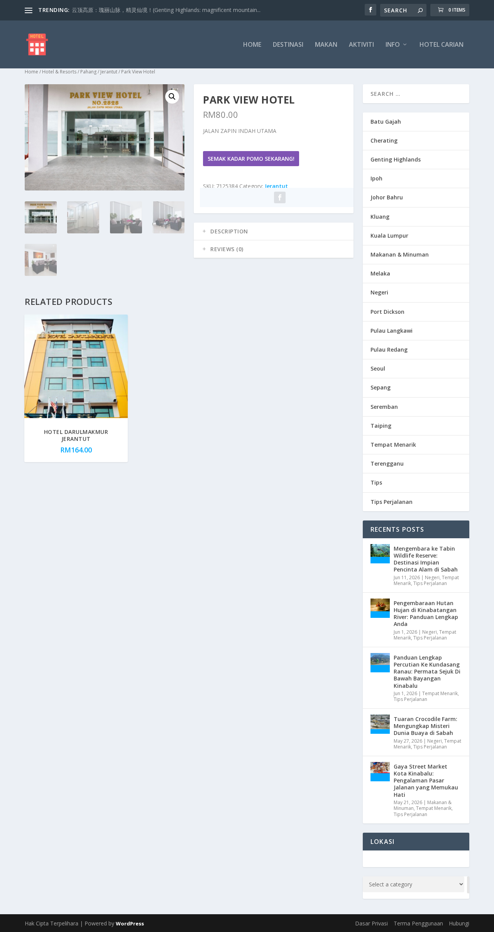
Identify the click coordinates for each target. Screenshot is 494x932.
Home (252, 45)
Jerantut (108, 71)
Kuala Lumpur (389, 235)
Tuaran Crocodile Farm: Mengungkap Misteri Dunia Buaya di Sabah (425, 725)
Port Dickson (387, 311)
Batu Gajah (385, 121)
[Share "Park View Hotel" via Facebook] (280, 197)
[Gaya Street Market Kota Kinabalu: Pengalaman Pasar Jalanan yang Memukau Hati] (380, 771)
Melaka (380, 273)
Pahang (88, 71)
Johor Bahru (386, 197)
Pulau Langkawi (391, 330)
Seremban (384, 406)
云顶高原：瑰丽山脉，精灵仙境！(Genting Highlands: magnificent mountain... (166, 10)
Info (393, 45)
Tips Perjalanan (391, 501)
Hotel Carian (442, 45)
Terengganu (387, 463)
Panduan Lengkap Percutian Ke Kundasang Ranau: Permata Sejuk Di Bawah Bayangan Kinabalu (427, 671)
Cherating (384, 140)
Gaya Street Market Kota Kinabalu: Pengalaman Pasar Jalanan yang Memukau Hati (426, 780)
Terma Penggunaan (418, 923)
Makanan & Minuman (399, 254)
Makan (326, 45)
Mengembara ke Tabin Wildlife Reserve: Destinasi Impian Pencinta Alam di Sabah (426, 559)
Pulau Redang (389, 349)
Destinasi (288, 45)
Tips (376, 482)
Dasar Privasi (371, 923)
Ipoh (376, 178)
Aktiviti (361, 45)
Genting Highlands (395, 159)
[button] (172, 97)
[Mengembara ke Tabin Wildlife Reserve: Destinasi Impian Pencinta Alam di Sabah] (380, 553)
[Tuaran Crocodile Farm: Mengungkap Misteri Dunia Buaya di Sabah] (380, 724)
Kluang (379, 216)
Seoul (377, 368)
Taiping (380, 425)
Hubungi (459, 923)
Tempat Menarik (393, 444)
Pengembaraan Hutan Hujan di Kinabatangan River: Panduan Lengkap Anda (426, 613)
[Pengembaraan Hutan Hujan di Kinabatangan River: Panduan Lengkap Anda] (380, 608)
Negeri (379, 292)
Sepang (380, 387)
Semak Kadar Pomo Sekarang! (251, 158)
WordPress (130, 923)
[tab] (274, 231)
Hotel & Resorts (59, 71)
